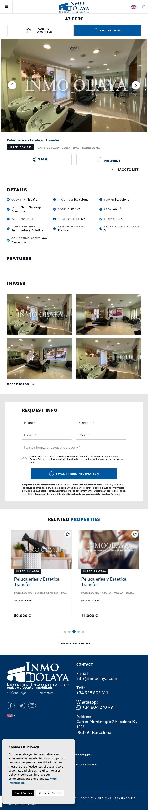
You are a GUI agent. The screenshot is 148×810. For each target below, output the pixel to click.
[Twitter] (21, 705)
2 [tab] (69, 632)
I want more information (77, 474)
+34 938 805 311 (92, 693)
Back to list (128, 169)
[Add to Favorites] (67, 534)
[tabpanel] (40, 575)
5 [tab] (83, 632)
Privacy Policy (37, 459)
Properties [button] (82, 755)
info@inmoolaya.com (96, 679)
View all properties (74, 643)
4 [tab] (78, 632)
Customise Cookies (50, 793)
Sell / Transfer (85, 764)
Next (136, 85)
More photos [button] (18, 384)
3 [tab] (74, 631)
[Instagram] (32, 705)
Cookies (87, 798)
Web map (104, 798)
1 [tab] (65, 632)
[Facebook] (11, 705)
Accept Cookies (23, 793)
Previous (12, 85)
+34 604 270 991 (98, 707)
